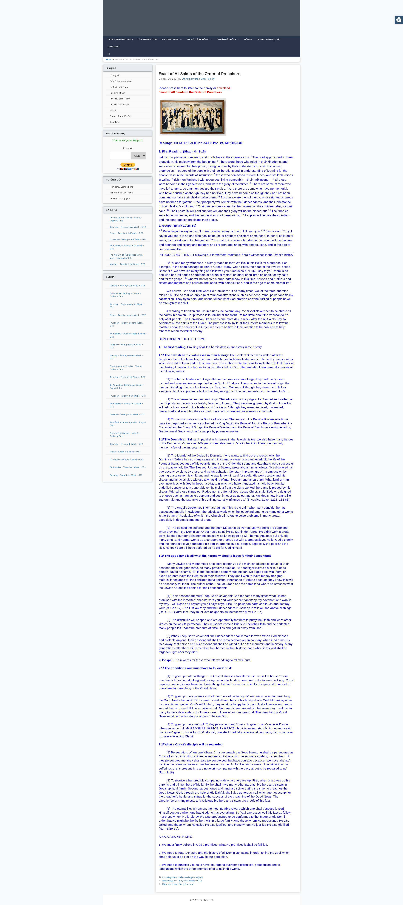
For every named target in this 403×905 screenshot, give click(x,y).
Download (113, 46)
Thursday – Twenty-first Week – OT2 (128, 396)
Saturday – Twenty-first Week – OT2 (127, 377)
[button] (399, 20)
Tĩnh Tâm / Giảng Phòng (121, 187)
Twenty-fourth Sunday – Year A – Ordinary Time (126, 219)
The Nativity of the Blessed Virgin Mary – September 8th (126, 256)
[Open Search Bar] (108, 53)
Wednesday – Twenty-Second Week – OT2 (128, 335)
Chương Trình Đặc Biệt (269, 39)
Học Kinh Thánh (170, 39)
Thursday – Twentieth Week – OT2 (126, 459)
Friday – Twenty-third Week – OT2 (126, 233)
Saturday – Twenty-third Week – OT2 (128, 227)
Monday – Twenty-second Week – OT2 (126, 357)
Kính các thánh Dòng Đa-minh (178, 884)
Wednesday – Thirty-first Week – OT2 (182, 880)
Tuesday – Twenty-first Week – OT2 (127, 414)
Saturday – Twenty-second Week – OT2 (127, 306)
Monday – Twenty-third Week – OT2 (127, 264)
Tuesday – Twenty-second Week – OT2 (126, 346)
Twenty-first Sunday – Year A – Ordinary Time (125, 434)
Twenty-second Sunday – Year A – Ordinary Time (126, 368)
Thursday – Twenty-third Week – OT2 (128, 239)
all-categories (169, 877)
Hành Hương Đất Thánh (121, 192)
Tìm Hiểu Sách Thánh (197, 39)
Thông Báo (115, 75)
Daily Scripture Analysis (120, 39)
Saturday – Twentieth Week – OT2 (126, 444)
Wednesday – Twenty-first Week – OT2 (126, 405)
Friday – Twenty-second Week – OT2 (128, 315)
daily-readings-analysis (190, 877)
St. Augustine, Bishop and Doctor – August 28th (127, 386)
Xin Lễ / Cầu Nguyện (120, 198)
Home (109, 59)
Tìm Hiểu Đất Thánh (226, 39)
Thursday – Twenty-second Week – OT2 (127, 324)
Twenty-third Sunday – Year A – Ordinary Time (125, 295)
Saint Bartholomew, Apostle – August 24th (128, 424)
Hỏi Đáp (248, 39)
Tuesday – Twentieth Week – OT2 (126, 475)
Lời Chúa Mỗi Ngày (147, 39)
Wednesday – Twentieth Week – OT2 (128, 467)
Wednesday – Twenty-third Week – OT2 (127, 247)
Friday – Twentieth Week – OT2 (125, 451)
